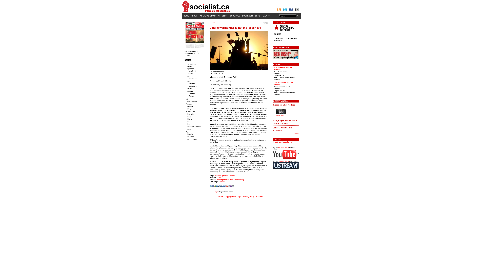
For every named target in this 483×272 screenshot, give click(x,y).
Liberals (232, 176)
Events (266, 16)
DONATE (277, 34)
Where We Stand (208, 16)
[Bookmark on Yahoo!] (231, 186)
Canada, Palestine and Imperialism (282, 129)
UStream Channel (283, 161)
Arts (219, 178)
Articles (222, 16)
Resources (234, 16)
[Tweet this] (211, 186)
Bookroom (247, 16)
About (194, 16)
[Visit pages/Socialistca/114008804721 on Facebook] (213, 186)
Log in (216, 192)
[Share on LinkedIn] (223, 186)
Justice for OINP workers (284, 105)
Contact (259, 197)
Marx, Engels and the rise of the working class (285, 122)
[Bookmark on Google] (215, 186)
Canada (222, 182)
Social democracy (237, 180)
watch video (280, 115)
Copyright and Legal (233, 197)
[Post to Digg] (221, 186)
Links (257, 16)
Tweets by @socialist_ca (282, 142)
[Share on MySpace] (225, 186)
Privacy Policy (248, 197)
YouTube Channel (283, 147)
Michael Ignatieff (221, 176)
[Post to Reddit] (229, 186)
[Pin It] (227, 186)
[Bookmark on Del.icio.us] (219, 186)
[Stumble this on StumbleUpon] (217, 186)
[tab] (286, 105)
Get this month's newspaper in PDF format (192, 53)
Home (186, 16)
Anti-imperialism (223, 180)
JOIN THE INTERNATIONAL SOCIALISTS (287, 28)
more (296, 134)
